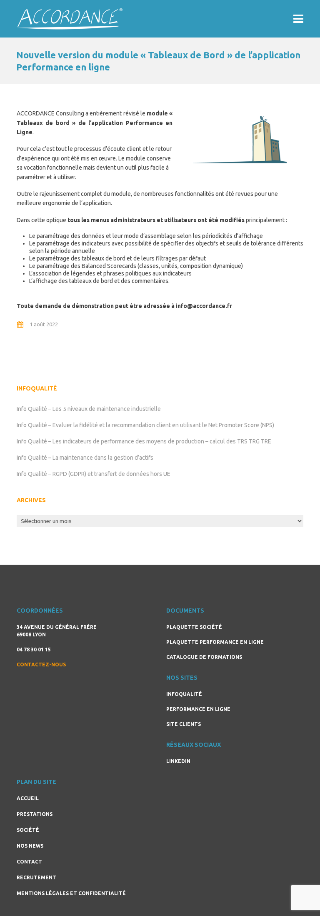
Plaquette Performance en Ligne (215, 642)
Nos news (30, 845)
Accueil (28, 798)
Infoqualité (184, 694)
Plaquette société (194, 627)
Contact (29, 861)
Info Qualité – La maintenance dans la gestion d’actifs (85, 457)
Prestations (34, 814)
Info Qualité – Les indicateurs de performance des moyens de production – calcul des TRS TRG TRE (144, 441)
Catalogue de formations (204, 657)
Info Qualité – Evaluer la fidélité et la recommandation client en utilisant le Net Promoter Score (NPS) (145, 425)
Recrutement (36, 877)
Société (28, 830)
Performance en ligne (198, 709)
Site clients (183, 724)
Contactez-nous (41, 664)
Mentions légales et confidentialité (71, 893)
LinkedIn (178, 761)
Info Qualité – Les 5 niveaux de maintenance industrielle (89, 408)
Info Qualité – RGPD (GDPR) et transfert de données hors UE (93, 474)
